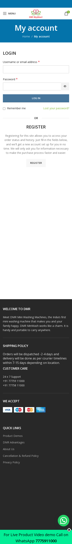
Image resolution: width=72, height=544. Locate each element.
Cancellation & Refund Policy (21, 456)
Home (26, 36)
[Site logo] (36, 13)
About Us (8, 449)
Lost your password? (56, 108)
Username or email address (21, 62)
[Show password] (65, 86)
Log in (36, 98)
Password (10, 79)
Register (36, 163)
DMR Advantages (14, 442)
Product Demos (13, 436)
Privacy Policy (11, 462)
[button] (63, 520)
